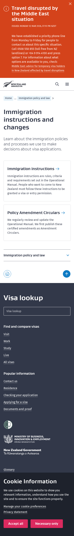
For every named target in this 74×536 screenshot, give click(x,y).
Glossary (9, 469)
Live (6, 355)
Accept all (15, 524)
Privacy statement (15, 512)
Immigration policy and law (34, 98)
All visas (9, 362)
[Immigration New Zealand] (15, 84)
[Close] (70, 4)
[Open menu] (67, 84)
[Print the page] (7, 274)
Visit (6, 334)
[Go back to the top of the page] (66, 274)
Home (8, 98)
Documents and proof (18, 409)
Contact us (10, 381)
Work (7, 341)
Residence (10, 388)
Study (7, 348)
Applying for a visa (16, 402)
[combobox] (37, 311)
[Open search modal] (57, 84)
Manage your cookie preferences (25, 506)
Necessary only (46, 524)
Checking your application (21, 395)
